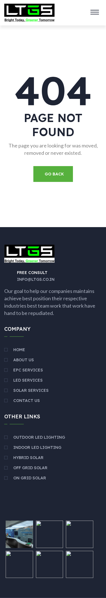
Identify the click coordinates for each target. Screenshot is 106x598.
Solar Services (31, 390)
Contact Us (26, 400)
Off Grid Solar (30, 467)
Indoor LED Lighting (37, 447)
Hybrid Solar (28, 457)
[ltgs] (29, 12)
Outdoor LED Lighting (39, 437)
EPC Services (28, 370)
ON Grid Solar (29, 477)
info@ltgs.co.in (36, 279)
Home (19, 349)
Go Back (54, 174)
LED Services (28, 380)
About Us (23, 359)
